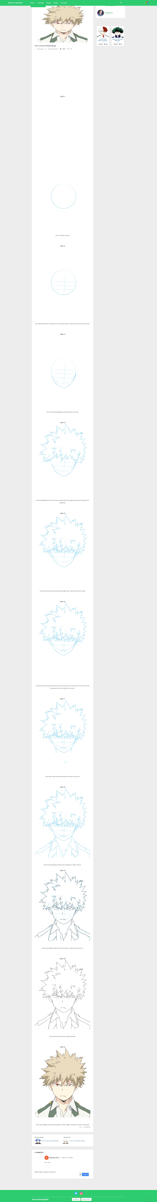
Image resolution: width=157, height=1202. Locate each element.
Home (32, 3)
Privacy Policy (86, 1199)
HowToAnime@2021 (40, 1199)
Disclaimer (76, 1199)
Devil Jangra (40, 49)
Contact (64, 3)
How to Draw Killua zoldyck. (77, 1141)
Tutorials (40, 3)
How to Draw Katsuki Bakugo (45, 46)
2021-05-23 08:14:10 (53, 49)
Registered (109, 13)
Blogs (49, 3)
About (55, 3)
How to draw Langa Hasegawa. (50, 1141)
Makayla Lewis (54, 1158)
